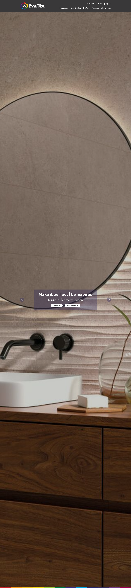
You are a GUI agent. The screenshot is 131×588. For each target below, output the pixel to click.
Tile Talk (86, 8)
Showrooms (106, 8)
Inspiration (64, 8)
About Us (95, 8)
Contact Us (99, 3)
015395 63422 (90, 3)
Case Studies (75, 8)
